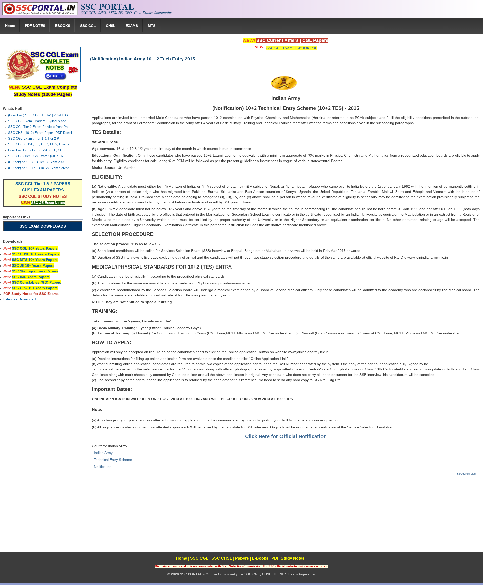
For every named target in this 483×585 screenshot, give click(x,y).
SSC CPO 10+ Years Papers (35, 288)
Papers (242, 558)
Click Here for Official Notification (286, 436)
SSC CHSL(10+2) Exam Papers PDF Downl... (41, 133)
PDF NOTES (35, 26)
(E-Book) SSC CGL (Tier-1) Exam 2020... (38, 162)
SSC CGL (88, 26)
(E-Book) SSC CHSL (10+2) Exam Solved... (40, 168)
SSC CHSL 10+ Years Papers (36, 254)
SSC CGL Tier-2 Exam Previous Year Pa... (39, 127)
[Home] (40, 14)
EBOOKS (62, 26)
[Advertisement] (285, 517)
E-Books (260, 558)
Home (10, 26)
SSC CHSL (221, 558)
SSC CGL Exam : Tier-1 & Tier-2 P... (35, 138)
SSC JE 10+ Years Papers (33, 265)
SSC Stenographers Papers (35, 271)
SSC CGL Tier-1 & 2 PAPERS (42, 184)
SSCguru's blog (466, 473)
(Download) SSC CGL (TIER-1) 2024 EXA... (40, 115)
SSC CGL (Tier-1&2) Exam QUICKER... (37, 156)
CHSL (110, 26)
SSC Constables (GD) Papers (36, 282)
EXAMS (132, 26)
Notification (102, 467)
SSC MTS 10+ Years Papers (35, 260)
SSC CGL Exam (279, 48)
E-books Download (19, 299)
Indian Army (103, 453)
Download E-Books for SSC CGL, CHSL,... (39, 150)
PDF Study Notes (287, 558)
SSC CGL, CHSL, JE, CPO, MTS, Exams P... (41, 144)
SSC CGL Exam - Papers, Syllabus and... (38, 121)
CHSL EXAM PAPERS (43, 190)
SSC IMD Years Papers (31, 277)
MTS (151, 26)
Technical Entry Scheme (113, 460)
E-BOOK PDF (306, 48)
